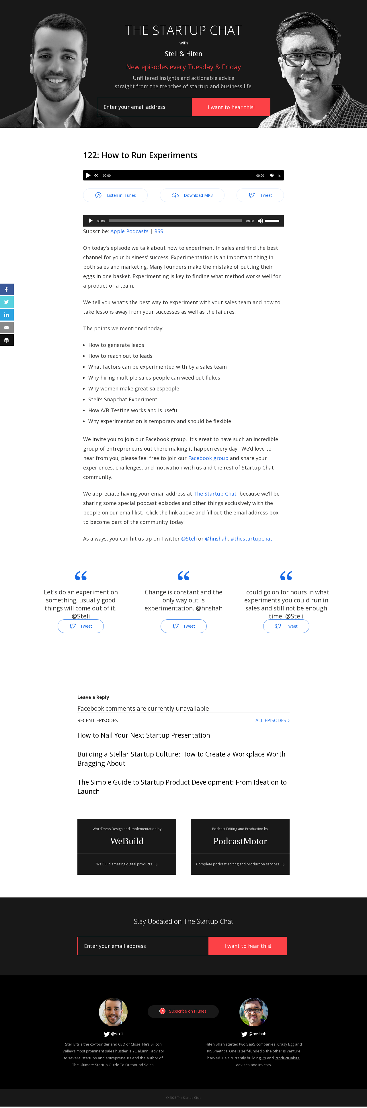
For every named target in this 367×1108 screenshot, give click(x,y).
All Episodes (270, 720)
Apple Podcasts (129, 231)
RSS (158, 231)
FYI (263, 1057)
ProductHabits (287, 1057)
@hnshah (256, 1033)
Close (135, 1044)
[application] (183, 221)
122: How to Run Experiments (140, 155)
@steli (116, 1033)
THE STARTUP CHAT (183, 30)
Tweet (265, 195)
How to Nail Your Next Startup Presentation (143, 735)
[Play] (88, 175)
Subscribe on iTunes (187, 1011)
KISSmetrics (217, 1051)
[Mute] (271, 175)
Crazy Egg (285, 1044)
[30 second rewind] (96, 175)
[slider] (273, 220)
